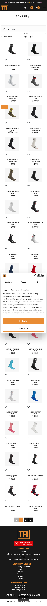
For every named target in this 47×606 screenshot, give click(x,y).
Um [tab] (38, 282)
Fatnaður (20, 576)
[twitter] (33, 590)
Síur (22, 598)
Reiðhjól (20, 567)
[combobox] (34, 36)
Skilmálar (37, 602)
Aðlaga (22, 328)
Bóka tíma (27, 566)
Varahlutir (20, 574)
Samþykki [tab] (8, 282)
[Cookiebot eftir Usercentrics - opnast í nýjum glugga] (34, 275)
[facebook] (33, 585)
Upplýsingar (10, 602)
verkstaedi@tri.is (18, 590)
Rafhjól (21, 569)
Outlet (21, 578)
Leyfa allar (23, 321)
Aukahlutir (20, 571)
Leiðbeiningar (24, 602)
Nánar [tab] (23, 282)
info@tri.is (20, 587)
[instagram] (33, 587)
